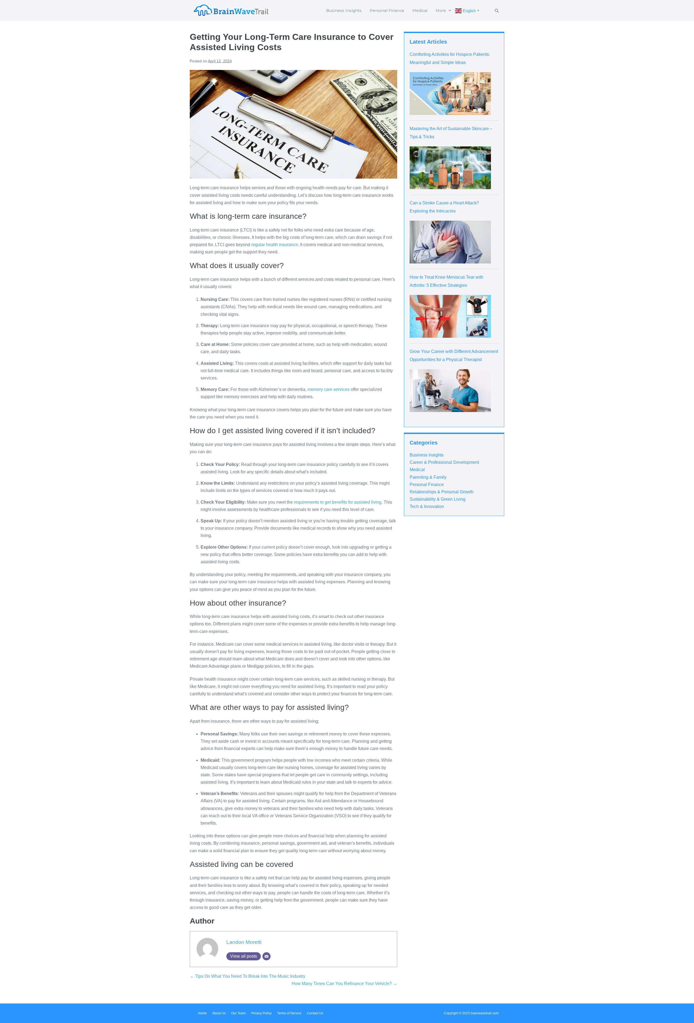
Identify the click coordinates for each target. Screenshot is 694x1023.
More (441, 10)
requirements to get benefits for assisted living (337, 502)
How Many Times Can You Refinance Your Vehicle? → (344, 983)
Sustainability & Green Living (437, 499)
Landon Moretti (243, 942)
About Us (219, 1013)
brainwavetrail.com (485, 1013)
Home (202, 1013)
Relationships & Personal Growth (442, 492)
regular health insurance (274, 244)
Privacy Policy (261, 1013)
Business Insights (344, 10)
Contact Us (315, 1013)
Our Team (238, 1013)
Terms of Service (289, 1013)
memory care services (328, 389)
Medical (420, 10)
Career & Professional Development (444, 462)
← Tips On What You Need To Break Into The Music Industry (247, 976)
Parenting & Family (428, 477)
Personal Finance (387, 10)
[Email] (266, 956)
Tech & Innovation (427, 506)
